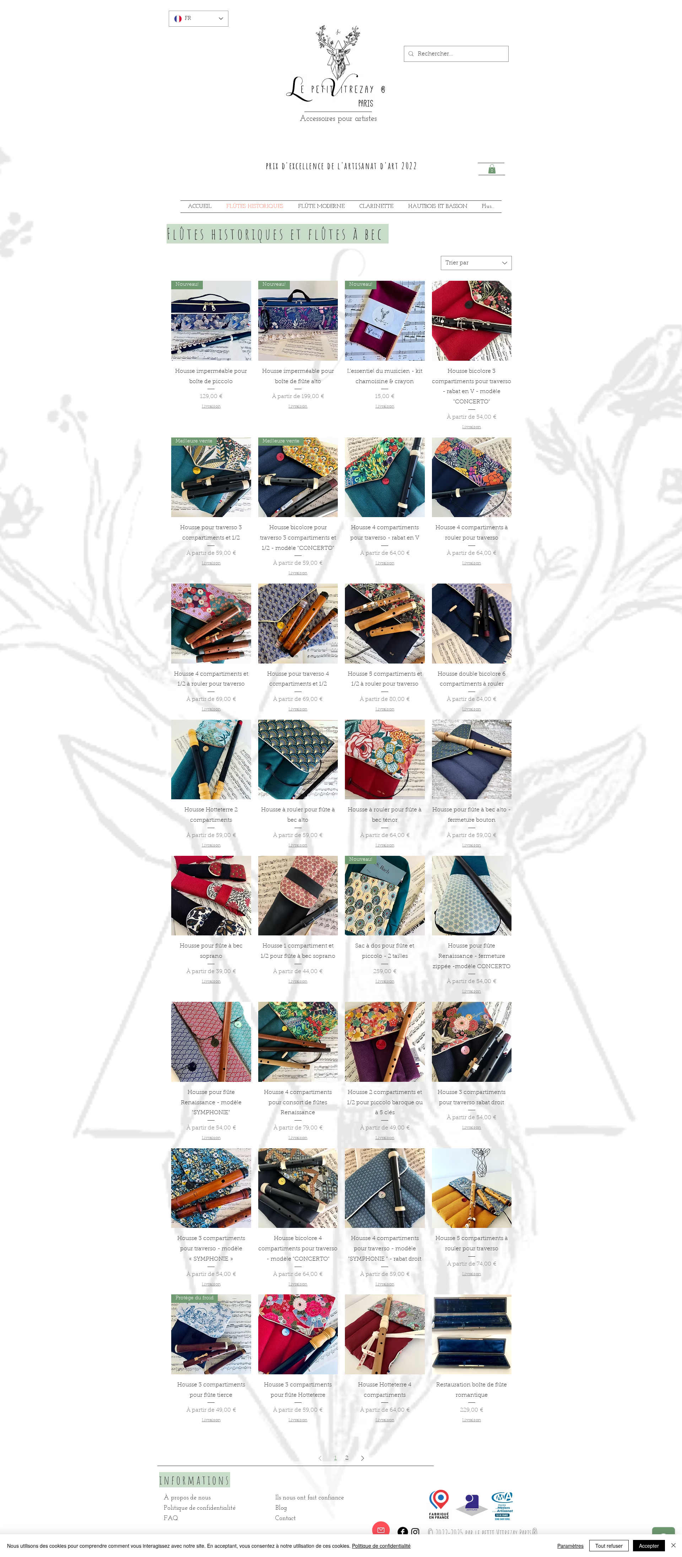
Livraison (211, 406)
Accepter (649, 1545)
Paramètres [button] (570, 1545)
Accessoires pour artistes (338, 119)
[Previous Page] (320, 1458)
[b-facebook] (402, 1532)
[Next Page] (362, 1458)
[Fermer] (673, 1545)
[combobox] (476, 263)
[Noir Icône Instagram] (415, 1532)
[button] (492, 168)
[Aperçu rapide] (472, 321)
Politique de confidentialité (381, 1545)
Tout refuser (609, 1545)
